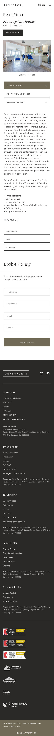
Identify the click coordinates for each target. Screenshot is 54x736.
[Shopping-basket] (43, 5)
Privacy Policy (9, 549)
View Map (10, 247)
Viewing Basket (9, 593)
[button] (50, 5)
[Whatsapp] (48, 373)
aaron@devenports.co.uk (14, 473)
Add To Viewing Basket (18, 94)
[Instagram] (39, 5)
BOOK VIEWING (27, 343)
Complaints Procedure (12, 553)
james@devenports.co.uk (14, 419)
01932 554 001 (9, 415)
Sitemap (6, 566)
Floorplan (11, 231)
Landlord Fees (9, 561)
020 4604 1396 (9, 517)
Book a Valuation (10, 601)
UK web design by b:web (11, 726)
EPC (8, 239)
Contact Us (8, 597)
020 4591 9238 (9, 469)
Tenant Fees (8, 557)
